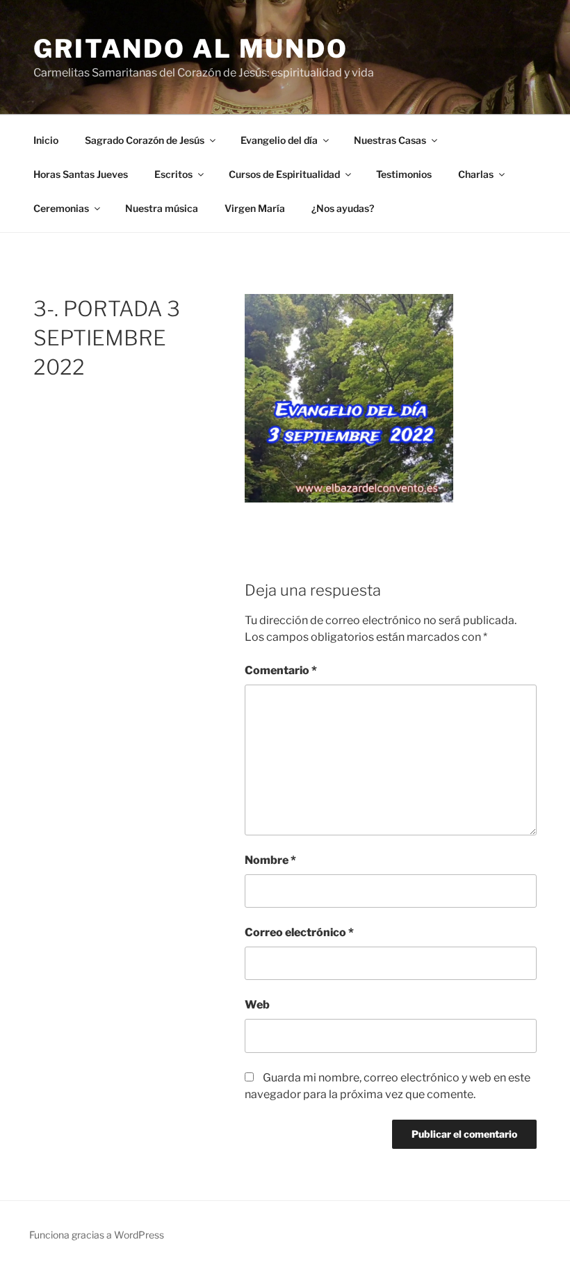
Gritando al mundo (190, 48)
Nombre (270, 860)
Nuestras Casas (390, 140)
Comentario (281, 670)
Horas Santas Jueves (80, 174)
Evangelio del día (279, 140)
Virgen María (255, 208)
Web (257, 1004)
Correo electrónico (299, 932)
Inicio (45, 140)
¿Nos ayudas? (342, 208)
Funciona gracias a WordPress (96, 1235)
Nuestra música (161, 208)
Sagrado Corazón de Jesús (144, 140)
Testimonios (404, 174)
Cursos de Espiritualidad (284, 174)
